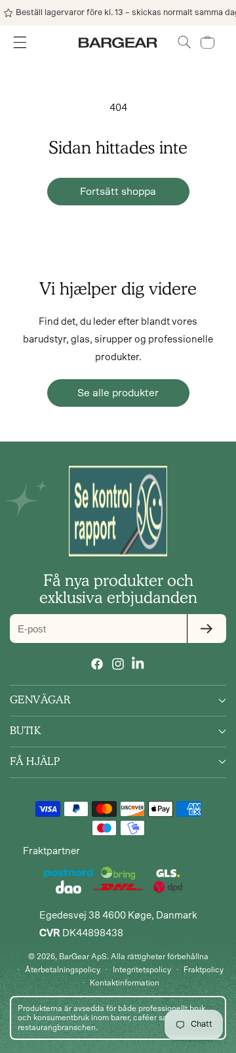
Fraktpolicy (204, 970)
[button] (184, 42)
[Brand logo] (118, 511)
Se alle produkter (118, 393)
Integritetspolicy (142, 970)
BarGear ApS (83, 956)
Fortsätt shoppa (118, 191)
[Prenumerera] (206, 628)
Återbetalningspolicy (62, 970)
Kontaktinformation (124, 983)
